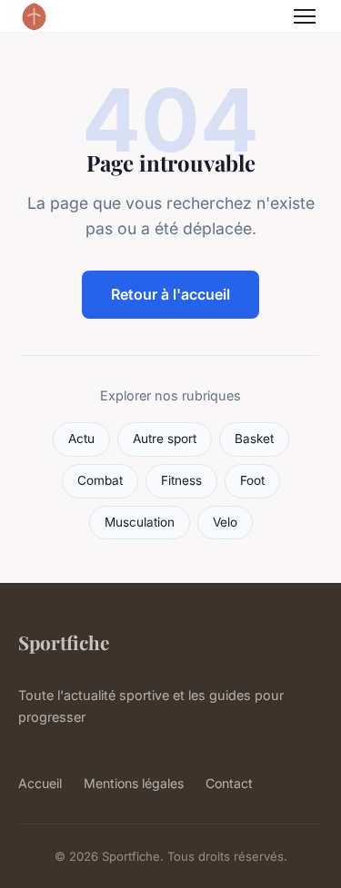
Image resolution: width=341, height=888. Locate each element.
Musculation (140, 522)
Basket (254, 438)
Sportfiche (63, 642)
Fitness (181, 480)
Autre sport (164, 438)
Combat (100, 480)
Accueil (40, 783)
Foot (252, 480)
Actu (81, 438)
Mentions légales (134, 783)
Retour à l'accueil (170, 294)
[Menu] (304, 16)
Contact (229, 783)
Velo (225, 522)
